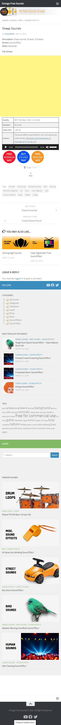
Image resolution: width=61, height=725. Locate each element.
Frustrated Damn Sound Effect (29, 372)
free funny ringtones (10, 191)
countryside (21, 187)
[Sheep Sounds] (9, 162)
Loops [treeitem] (12, 310)
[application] (30, 147)
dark (37, 412)
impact (37, 420)
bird (55, 408)
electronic (6, 416)
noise (23, 424)
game (10, 420)
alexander (9, 34)
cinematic (24, 412)
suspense (27, 428)
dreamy (50, 412)
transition (41, 428)
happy (25, 420)
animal (31, 408)
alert (4, 408)
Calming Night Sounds (12, 253)
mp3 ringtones (37, 191)
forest (12, 416)
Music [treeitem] (12, 313)
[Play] (5, 147)
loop (51, 420)
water (53, 428)
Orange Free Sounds (13, 3)
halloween (19, 420)
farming (52, 187)
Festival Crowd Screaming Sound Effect (33, 358)
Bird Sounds (35, 339)
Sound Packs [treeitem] (15, 323)
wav (4, 432)
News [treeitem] (11, 316)
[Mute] (47, 147)
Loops (16, 511)
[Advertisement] (30, 85)
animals (12, 187)
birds (4, 412)
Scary (53, 424)
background (42, 408)
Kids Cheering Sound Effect (14, 666)
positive (34, 425)
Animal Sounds (9, 20)
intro (43, 420)
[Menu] (57, 3)
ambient (22, 408)
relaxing (46, 424)
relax (40, 424)
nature (15, 424)
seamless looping (7, 428)
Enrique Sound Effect (24, 386)
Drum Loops (7, 511)
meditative (5, 425)
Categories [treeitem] (14, 303)
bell (52, 408)
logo (46, 420)
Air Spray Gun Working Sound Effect (18, 552)
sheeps (27, 195)
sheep (20, 195)
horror (31, 420)
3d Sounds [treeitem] (14, 299)
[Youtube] (48, 285)
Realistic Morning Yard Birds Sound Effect (20, 628)
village (35, 195)
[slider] (53, 146)
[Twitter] (57, 285)
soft (15, 428)
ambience (11, 408)
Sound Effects (32, 20)
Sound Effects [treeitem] (15, 320)
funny (27, 191)
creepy (32, 412)
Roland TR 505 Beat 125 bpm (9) (16, 514)
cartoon (14, 412)
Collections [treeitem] (14, 306)
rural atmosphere (9, 195)
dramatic (43, 412)
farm (45, 187)
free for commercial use (35, 415)
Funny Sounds (21, 383)
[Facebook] (52, 285)
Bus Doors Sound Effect (12, 590)
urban (48, 428)
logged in (18, 278)
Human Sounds (21, 355)
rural (46, 191)
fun (21, 191)
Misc (21, 20)
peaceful (29, 425)
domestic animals (34, 187)
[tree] (30, 311)
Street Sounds (22, 587)
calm (8, 412)
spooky (20, 428)
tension (34, 428)
